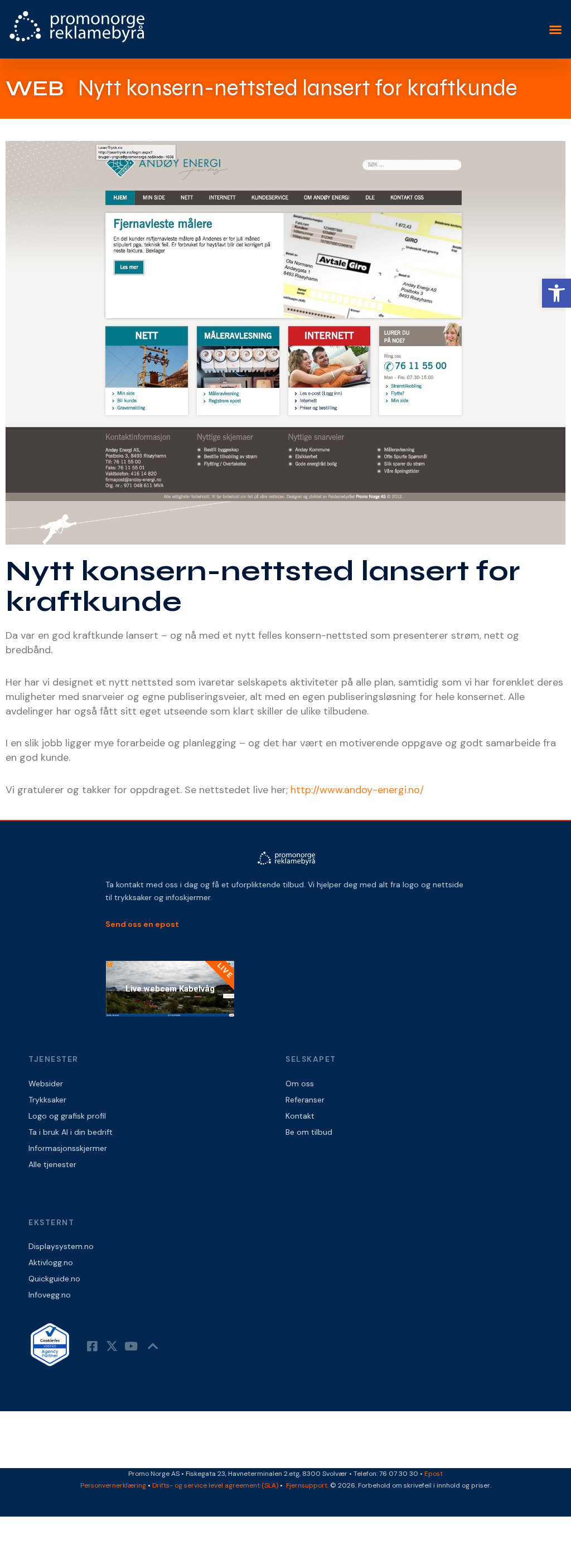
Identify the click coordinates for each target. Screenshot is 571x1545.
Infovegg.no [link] (49, 1295)
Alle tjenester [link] (52, 1164)
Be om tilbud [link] (309, 1132)
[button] (555, 30)
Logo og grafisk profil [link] (67, 1116)
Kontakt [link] (300, 1116)
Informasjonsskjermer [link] (67, 1148)
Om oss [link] (300, 1083)
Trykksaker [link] (47, 1100)
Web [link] (35, 88)
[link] (556, 293)
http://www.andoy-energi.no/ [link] (357, 789)
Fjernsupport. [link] (308, 1485)
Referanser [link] (305, 1100)
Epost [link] (433, 1473)
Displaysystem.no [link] (61, 1246)
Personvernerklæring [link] (113, 1485)
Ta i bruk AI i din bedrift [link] (70, 1132)
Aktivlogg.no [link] (50, 1262)
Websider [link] (45, 1083)
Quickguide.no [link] (54, 1279)
